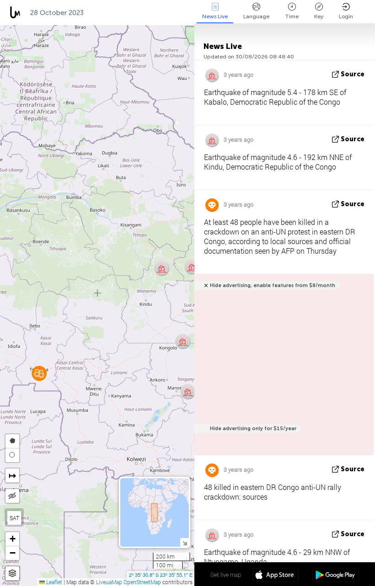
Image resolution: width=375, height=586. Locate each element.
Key (318, 16)
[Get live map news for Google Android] (335, 576)
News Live (215, 16)
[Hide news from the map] (12, 496)
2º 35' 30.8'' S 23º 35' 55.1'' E (161, 574)
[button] (39, 373)
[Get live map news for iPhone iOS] (275, 576)
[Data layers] (12, 573)
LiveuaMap (109, 582)
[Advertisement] (282, 369)
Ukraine (154, 13)
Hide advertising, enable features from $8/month (272, 285)
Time (292, 16)
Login (346, 16)
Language (256, 16)
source (352, 74)
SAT (14, 518)
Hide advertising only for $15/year (253, 429)
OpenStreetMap (142, 582)
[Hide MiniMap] (184, 542)
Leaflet (53, 582)
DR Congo (110, 13)
